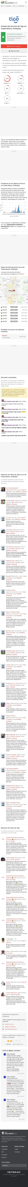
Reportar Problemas (15, 46)
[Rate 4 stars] (16, 1041)
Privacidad (4, 1154)
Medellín (21, 274)
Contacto (4, 1157)
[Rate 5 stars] (19, 1041)
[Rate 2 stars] (11, 1041)
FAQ (3, 1152)
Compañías (8, 6)
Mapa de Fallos (15, 51)
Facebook (17, 1152)
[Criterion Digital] (14, 1172)
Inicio (2, 6)
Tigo (14, 6)
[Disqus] (14, 418)
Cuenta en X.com (9, 1024)
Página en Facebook (10, 1026)
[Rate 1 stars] (8, 1041)
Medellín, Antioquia (21, 491)
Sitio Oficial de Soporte (11, 1029)
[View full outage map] (14, 290)
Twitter (16, 1149)
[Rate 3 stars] (14, 1041)
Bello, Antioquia (10, 533)
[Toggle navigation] (26, 2)
